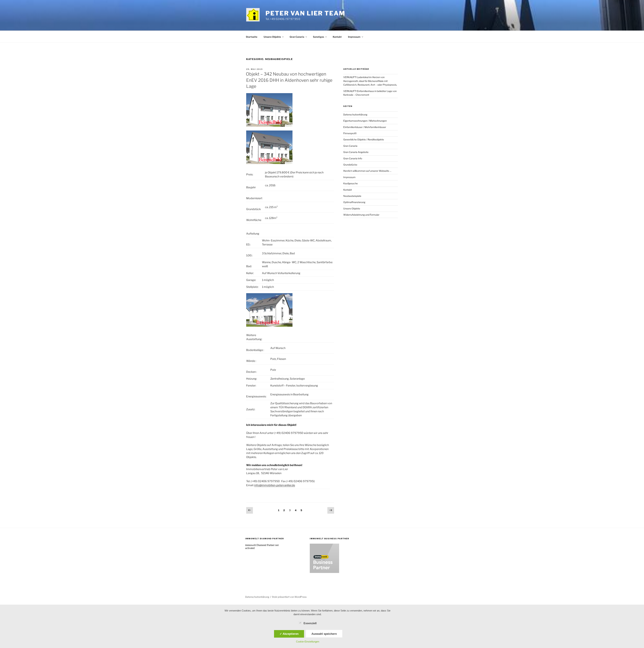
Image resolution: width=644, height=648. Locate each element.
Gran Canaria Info (352, 158)
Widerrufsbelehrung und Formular (361, 214)
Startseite (251, 36)
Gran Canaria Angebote (355, 152)
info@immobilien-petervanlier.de (274, 485)
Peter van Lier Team (305, 13)
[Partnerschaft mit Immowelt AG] (324, 572)
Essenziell (310, 623)
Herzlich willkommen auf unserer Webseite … (367, 170)
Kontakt (337, 36)
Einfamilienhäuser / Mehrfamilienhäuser (364, 127)
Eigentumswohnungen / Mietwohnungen (365, 120)
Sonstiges (318, 36)
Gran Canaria (297, 36)
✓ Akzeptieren (289, 633)
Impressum (354, 36)
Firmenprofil (349, 133)
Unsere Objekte (272, 36)
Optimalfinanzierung (354, 202)
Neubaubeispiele (352, 196)
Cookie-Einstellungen (307, 641)
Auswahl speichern (324, 633)
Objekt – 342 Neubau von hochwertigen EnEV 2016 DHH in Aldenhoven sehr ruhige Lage (289, 80)
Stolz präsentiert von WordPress (289, 596)
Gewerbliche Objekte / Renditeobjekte (363, 139)
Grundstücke (350, 164)
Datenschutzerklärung (355, 114)
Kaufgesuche (350, 183)
